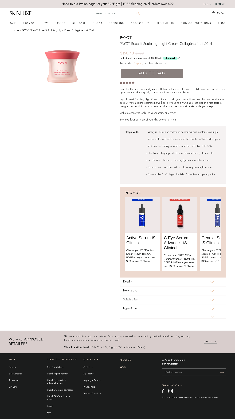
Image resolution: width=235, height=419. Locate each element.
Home (16, 30)
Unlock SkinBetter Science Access (58, 398)
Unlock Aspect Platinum (57, 373)
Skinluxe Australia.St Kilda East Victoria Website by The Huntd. (194, 397)
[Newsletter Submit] (222, 372)
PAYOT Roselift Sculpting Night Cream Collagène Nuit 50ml (62, 30)
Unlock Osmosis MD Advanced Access (56, 381)
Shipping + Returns (92, 380)
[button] (127, 82)
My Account (88, 373)
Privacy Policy (89, 386)
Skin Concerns (15, 373)
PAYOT (25, 30)
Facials (50, 406)
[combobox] (117, 13)
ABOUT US (210, 342)
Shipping (138, 63)
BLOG (123, 367)
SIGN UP (219, 4)
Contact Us (88, 367)
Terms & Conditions (92, 393)
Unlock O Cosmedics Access (60, 389)
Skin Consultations (55, 367)
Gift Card (13, 386)
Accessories (14, 380)
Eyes (49, 412)
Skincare (12, 367)
